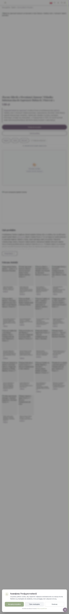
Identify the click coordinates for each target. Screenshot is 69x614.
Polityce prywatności (42, 608)
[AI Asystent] (65, 610)
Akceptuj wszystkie (14, 604)
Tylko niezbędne (34, 604)
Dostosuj (54, 604)
